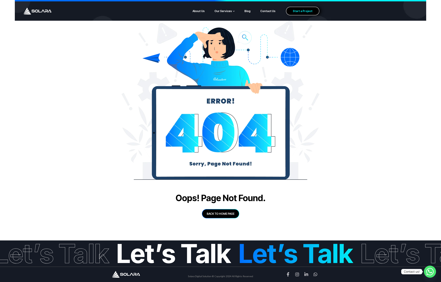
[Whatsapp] (430, 272)
